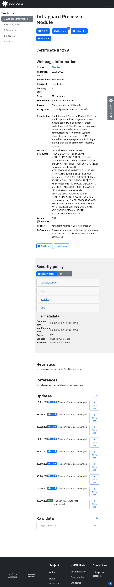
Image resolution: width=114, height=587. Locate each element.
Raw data (10, 41)
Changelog (76, 582)
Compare (62, 30)
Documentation (78, 571)
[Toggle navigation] (108, 4)
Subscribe (80, 31)
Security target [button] (47, 273)
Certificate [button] (45, 246)
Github (52, 572)
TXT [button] (68, 273)
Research (54, 583)
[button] (96, 396)
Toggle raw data (47, 525)
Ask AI (44, 31)
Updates (10, 35)
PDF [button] (61, 273)
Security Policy (13, 24)
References (12, 30)
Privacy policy (77, 577)
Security (45, 299)
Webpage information (17, 18)
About (52, 578)
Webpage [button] (62, 246)
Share (43, 38)
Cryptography (48, 282)
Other (44, 308)
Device (44, 291)
